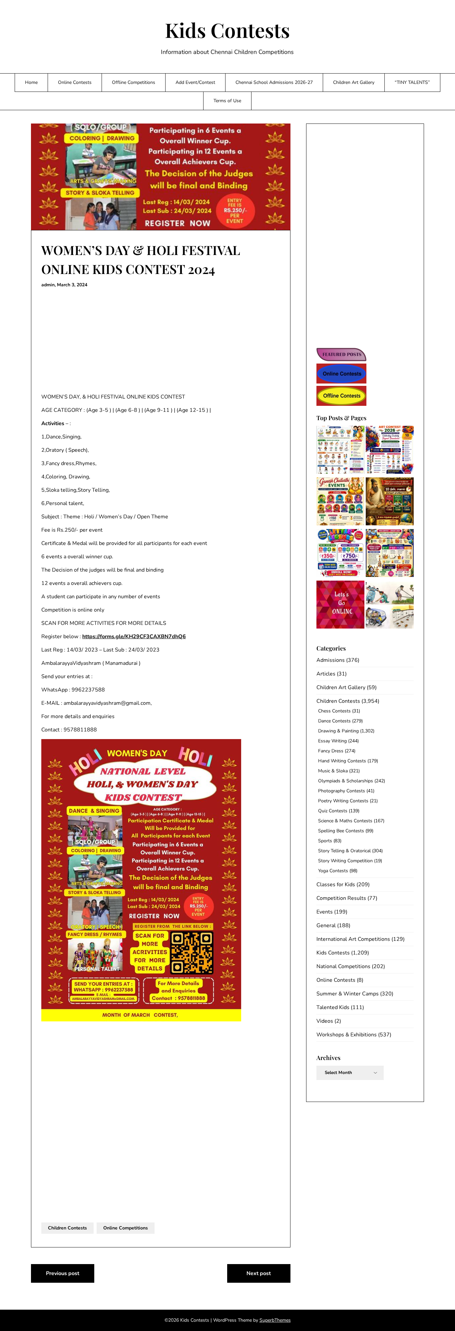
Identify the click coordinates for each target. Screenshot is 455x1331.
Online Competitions (125, 1228)
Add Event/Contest (195, 82)
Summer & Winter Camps (347, 993)
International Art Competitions (353, 939)
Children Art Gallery (353, 82)
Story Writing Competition (345, 861)
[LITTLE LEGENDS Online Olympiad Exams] (340, 554)
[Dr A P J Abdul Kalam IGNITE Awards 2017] (390, 606)
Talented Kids (332, 1007)
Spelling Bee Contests (341, 831)
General (326, 925)
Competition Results (341, 898)
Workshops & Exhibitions (346, 1034)
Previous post (62, 1273)
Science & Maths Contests (345, 821)
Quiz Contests (332, 811)
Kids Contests (227, 30)
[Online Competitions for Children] (340, 606)
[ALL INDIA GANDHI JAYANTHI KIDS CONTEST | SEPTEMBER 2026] (340, 451)
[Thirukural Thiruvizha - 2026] (390, 502)
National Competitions (343, 966)
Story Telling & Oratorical (344, 851)
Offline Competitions (133, 82)
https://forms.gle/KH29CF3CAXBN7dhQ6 (134, 636)
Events (324, 912)
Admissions (330, 660)
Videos (324, 1021)
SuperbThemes (275, 1320)
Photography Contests (341, 791)
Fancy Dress (330, 751)
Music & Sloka (333, 771)
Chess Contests (334, 711)
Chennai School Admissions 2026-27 (274, 82)
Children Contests (67, 1228)
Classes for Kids (335, 884)
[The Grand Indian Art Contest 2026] (390, 451)
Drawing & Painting (338, 731)
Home (31, 82)
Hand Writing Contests (342, 761)
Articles (325, 673)
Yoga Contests (333, 871)
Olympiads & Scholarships (345, 781)
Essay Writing (332, 741)
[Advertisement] (160, 341)
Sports (325, 841)
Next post (258, 1273)
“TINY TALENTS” (412, 82)
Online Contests (75, 82)
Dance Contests (334, 721)
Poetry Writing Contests (343, 801)
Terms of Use (227, 101)
